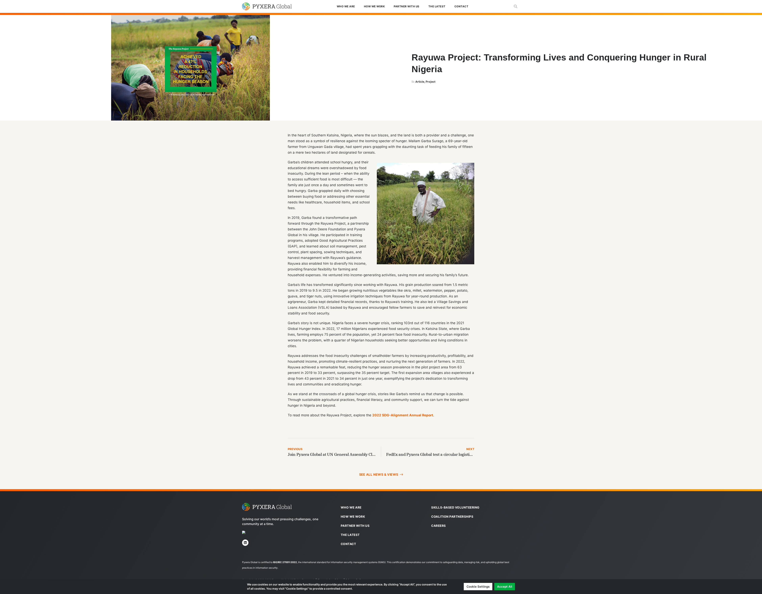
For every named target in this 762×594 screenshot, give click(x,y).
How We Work (374, 6)
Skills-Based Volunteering (455, 507)
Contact (461, 6)
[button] (515, 6)
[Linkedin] (245, 542)
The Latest (436, 6)
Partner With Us (406, 6)
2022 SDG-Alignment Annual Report (402, 415)
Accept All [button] (504, 586)
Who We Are (346, 6)
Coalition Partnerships (452, 516)
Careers (438, 526)
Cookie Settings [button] (478, 586)
